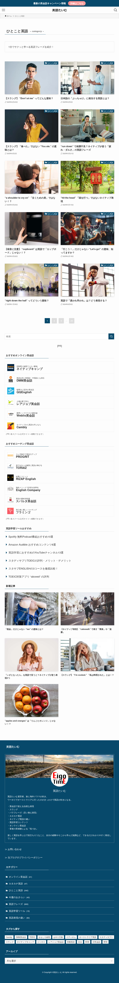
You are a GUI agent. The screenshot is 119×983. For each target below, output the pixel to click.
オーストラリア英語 (87, 937)
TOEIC (32, 937)
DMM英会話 (21, 937)
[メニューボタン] (3, 10)
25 (72, 320)
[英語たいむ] (59, 10)
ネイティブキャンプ (25, 941)
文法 (80, 941)
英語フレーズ (18, 904)
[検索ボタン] (115, 10)
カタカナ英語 (18, 883)
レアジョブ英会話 (56, 941)
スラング (9, 941)
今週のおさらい (19, 897)
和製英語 (71, 941)
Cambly (9, 937)
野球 (105, 941)
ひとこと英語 (18, 890)
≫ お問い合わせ (13, 849)
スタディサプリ (106, 937)
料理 (87, 941)
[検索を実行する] (111, 336)
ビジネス (41, 941)
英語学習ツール (19, 911)
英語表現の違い (19, 917)
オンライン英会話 (20, 876)
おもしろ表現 (44, 937)
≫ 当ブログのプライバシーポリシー (24, 857)
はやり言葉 (58, 937)
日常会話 (96, 941)
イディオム (71, 937)
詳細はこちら (76, 3)
